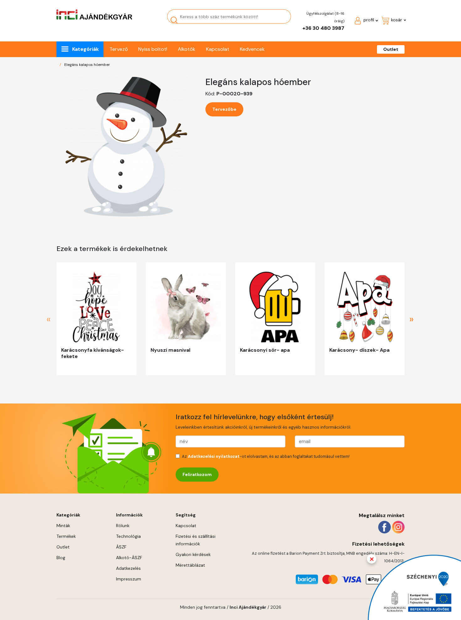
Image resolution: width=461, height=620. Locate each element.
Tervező (118, 49)
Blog (60, 557)
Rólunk (123, 525)
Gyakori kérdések (193, 554)
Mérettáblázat (190, 565)
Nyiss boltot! (152, 49)
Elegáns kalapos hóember (87, 64)
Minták (63, 525)
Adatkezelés (128, 568)
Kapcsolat (217, 49)
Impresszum (128, 579)
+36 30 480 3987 (323, 28)
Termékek (66, 536)
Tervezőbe (224, 109)
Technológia (128, 536)
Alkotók (186, 49)
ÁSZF (121, 547)
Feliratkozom (197, 474)
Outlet (390, 49)
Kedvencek (252, 49)
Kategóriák (85, 49)
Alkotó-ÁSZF (129, 557)
